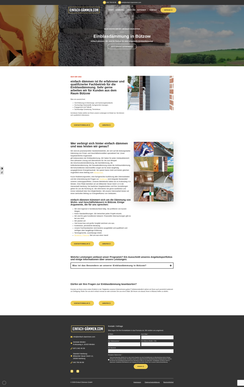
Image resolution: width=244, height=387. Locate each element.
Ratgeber (141, 10)
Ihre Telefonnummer (114, 341)
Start (111, 10)
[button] (4, 383)
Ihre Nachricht (112, 347)
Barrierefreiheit (168, 382)
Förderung (103, 179)
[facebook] (72, 371)
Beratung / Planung (81, 235)
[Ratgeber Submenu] (147, 10)
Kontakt (153, 10)
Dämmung (119, 10)
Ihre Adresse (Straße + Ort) (148, 341)
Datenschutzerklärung (152, 382)
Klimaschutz (98, 172)
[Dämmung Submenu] (124, 10)
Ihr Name (110, 334)
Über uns (131, 10)
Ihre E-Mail (144, 334)
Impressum (137, 382)
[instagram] (77, 371)
